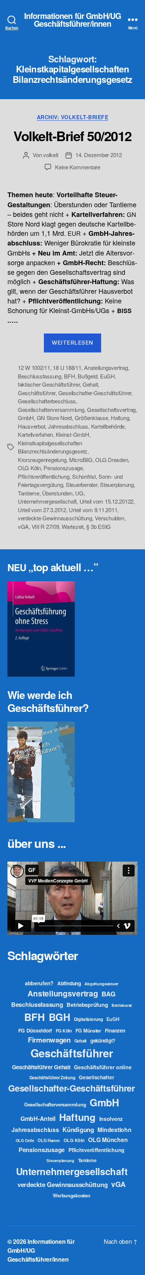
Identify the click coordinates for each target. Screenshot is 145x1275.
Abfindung (69, 983)
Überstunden (57, 493)
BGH (59, 1017)
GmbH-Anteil (37, 1118)
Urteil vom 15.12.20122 (106, 501)
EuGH (107, 376)
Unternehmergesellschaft (47, 501)
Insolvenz (111, 1118)
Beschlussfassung (39, 376)
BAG (108, 993)
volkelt (50, 155)
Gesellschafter (96, 1077)
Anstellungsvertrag (106, 367)
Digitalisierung (88, 1019)
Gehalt (90, 384)
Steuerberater (81, 484)
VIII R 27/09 (45, 526)
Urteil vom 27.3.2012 (42, 510)
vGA (23, 526)
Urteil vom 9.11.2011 (93, 510)
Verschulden (109, 518)
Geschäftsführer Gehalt (41, 1067)
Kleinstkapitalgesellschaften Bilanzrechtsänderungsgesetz (52, 447)
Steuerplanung (117, 484)
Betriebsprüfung (87, 1005)
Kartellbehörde (108, 426)
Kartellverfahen (35, 434)
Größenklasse (91, 418)
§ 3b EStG (98, 526)
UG (79, 493)
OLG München (108, 1139)
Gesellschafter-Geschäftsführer (94, 393)
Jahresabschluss (68, 426)
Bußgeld (87, 376)
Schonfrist (84, 476)
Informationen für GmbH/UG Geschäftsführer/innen (72, 19)
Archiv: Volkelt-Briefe (72, 117)
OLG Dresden (111, 460)
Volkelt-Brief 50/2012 (72, 135)
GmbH (26, 418)
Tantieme (28, 493)
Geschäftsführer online (102, 1067)
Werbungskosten (71, 1195)
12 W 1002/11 (34, 367)
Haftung (120, 418)
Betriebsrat (122, 1005)
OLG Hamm (49, 1140)
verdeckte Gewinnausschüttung (55, 518)
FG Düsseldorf (35, 1030)
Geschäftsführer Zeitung (52, 1077)
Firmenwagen (49, 1040)
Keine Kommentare (77, 167)
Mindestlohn (114, 1129)
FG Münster (88, 1030)
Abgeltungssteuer (101, 983)
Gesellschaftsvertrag (111, 409)
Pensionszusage (63, 468)
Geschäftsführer (36, 393)
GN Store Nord (54, 418)
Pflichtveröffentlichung (44, 476)
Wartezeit (73, 526)
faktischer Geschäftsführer (49, 384)
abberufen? (39, 983)
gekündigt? (102, 1040)
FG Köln (64, 1031)
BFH (69, 376)
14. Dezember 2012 (98, 155)
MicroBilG (81, 460)
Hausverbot (31, 426)
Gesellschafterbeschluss (47, 401)
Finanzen (115, 1030)
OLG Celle (25, 1140)
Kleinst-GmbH (72, 434)
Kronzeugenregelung (42, 460)
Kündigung (78, 1129)
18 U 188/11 (67, 367)
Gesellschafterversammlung (51, 409)
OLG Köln (29, 468)
